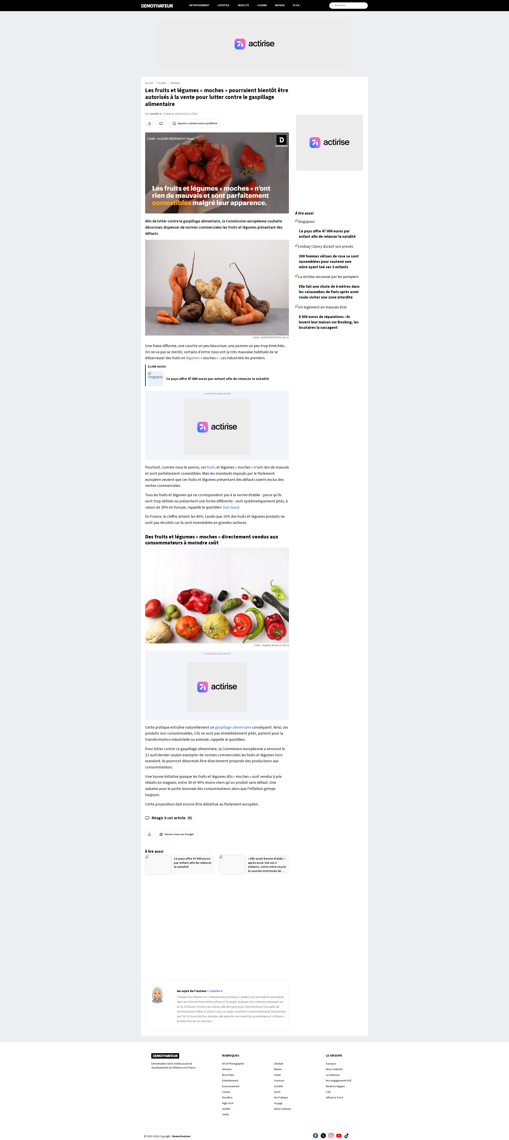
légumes (193, 358)
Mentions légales (335, 1086)
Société (278, 1086)
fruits (211, 467)
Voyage (278, 1103)
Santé (277, 1075)
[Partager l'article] (149, 123)
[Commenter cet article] (161, 123)
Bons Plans (228, 1075)
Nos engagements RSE (339, 1080)
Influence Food (334, 1097)
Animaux (227, 1069)
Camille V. (155, 114)
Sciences (279, 1080)
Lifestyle (223, 5)
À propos (331, 1064)
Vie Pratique (281, 1097)
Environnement (230, 1086)
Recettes (227, 1097)
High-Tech (227, 1103)
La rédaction (333, 1075)
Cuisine (262, 5)
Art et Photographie (233, 1064)
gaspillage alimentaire (233, 727)
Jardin (225, 1114)
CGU (328, 1092)
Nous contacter (334, 1069)
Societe (161, 83)
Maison (280, 5)
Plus (296, 5)
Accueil (149, 83)
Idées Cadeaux (282, 1109)
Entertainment (199, 5)
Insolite (243, 5)
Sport (277, 1092)
